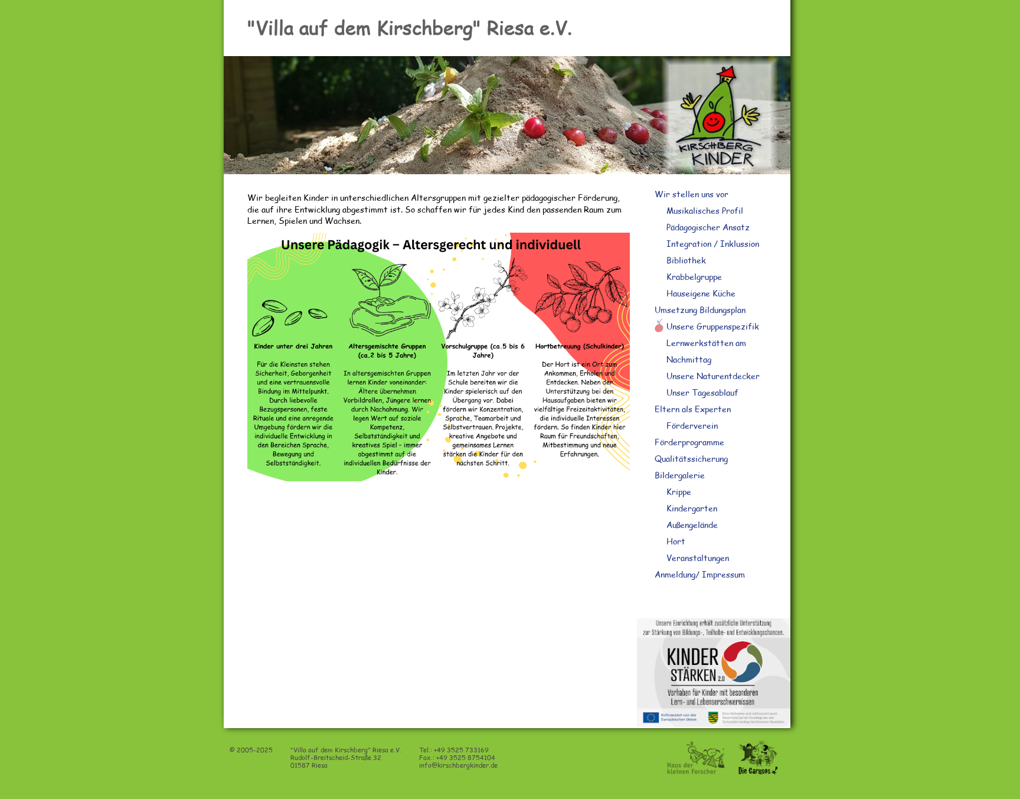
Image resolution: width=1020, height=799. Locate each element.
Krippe (678, 491)
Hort (675, 541)
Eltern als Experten (693, 409)
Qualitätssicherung (691, 458)
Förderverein (692, 425)
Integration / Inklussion (712, 243)
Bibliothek (686, 260)
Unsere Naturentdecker (713, 375)
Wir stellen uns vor (691, 194)
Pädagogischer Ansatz (708, 227)
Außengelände (692, 524)
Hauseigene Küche (700, 293)
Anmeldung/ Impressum (700, 574)
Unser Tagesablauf (702, 392)
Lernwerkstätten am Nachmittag (706, 351)
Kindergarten (691, 508)
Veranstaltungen (697, 557)
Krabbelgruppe (694, 276)
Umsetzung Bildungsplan (700, 309)
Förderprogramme (689, 442)
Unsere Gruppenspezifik (712, 326)
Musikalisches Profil (704, 210)
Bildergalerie (680, 475)
